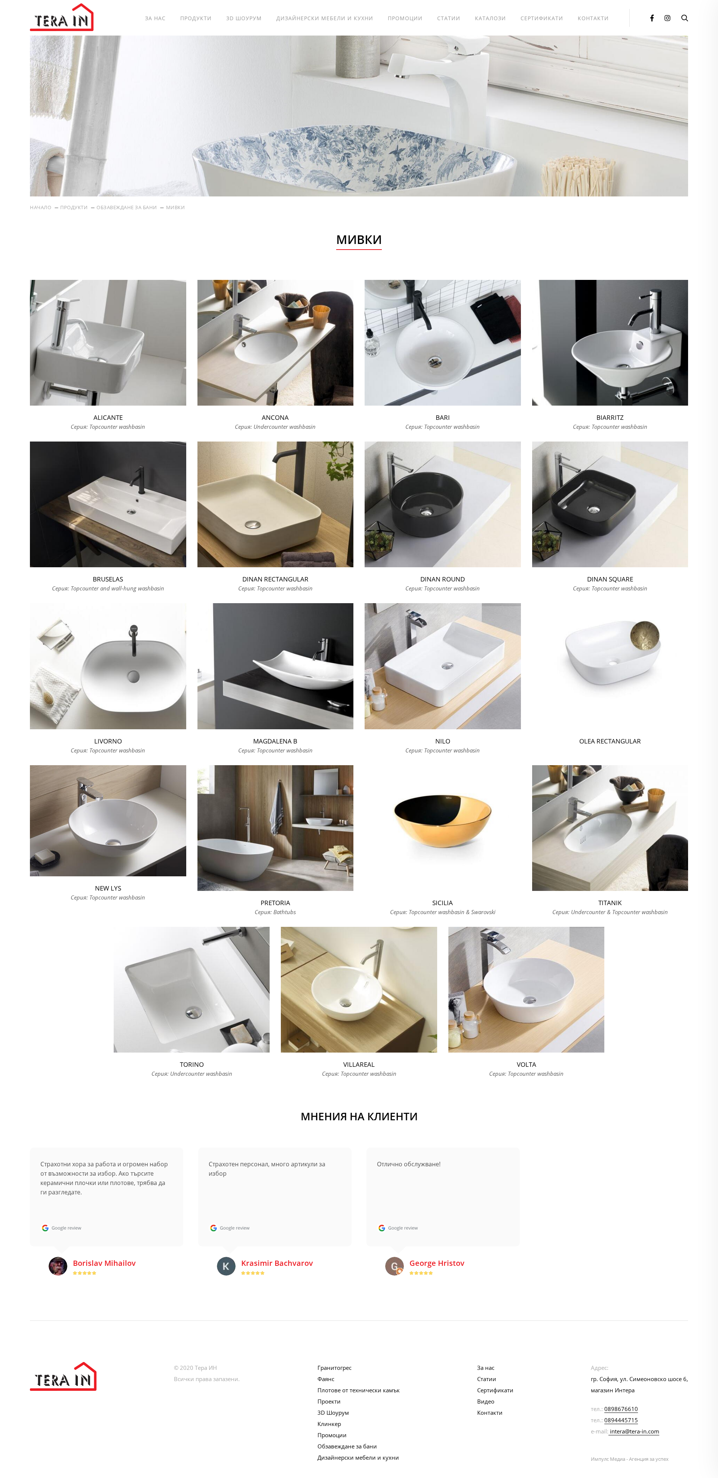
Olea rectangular (610, 741)
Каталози (490, 18)
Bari (443, 417)
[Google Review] (60, 1228)
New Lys (108, 888)
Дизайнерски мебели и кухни (324, 18)
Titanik (610, 902)
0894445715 (621, 1420)
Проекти (329, 1401)
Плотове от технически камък (358, 1390)
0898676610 (621, 1409)
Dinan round (442, 579)
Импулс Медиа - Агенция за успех (630, 1459)
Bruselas (108, 579)
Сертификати (542, 18)
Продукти (196, 18)
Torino (192, 1064)
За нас (155, 18)
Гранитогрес (334, 1367)
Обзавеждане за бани (126, 207)
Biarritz (610, 417)
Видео (485, 1401)
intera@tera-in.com (634, 1431)
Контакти (593, 18)
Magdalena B (275, 741)
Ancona (275, 417)
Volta (526, 1064)
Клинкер (329, 1423)
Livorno (108, 741)
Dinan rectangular (275, 579)
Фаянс (325, 1379)
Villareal (359, 1064)
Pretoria (275, 902)
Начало (40, 207)
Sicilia (442, 902)
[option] (106, 1217)
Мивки (175, 207)
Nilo (442, 741)
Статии (448, 18)
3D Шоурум (244, 18)
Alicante (108, 417)
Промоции (405, 18)
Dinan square (610, 579)
